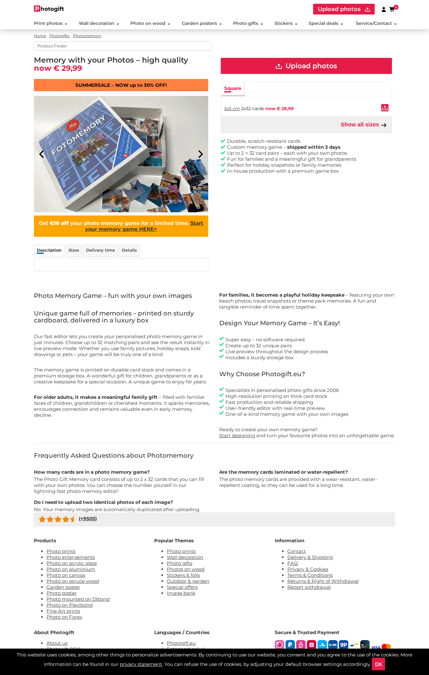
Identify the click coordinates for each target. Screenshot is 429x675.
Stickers (283, 23)
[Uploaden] (384, 107)
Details (129, 250)
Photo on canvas (65, 575)
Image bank (181, 593)
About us (57, 643)
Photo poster (61, 593)
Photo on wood (148, 23)
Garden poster (63, 587)
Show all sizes (361, 124)
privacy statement (141, 664)
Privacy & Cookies (307, 569)
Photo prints (60, 551)
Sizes (73, 250)
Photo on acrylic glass (71, 563)
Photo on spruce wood (72, 581)
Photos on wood (185, 569)
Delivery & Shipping (310, 557)
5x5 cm (232, 108)
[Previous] (42, 154)
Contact (296, 551)
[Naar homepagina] (49, 9)
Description (49, 250)
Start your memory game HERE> (144, 226)
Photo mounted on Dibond (78, 599)
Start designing (237, 435)
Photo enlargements (70, 557)
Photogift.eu (181, 643)
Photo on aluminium (70, 569)
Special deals (323, 23)
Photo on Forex (64, 617)
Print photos (48, 23)
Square (232, 88)
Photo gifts (245, 23)
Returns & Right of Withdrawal (323, 581)
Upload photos (340, 9)
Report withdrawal (309, 587)
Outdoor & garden (188, 581)
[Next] (200, 154)
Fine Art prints (63, 611)
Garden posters (199, 23)
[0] (392, 9)
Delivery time (100, 250)
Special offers (182, 587)
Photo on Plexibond (69, 605)
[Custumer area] (384, 9)
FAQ (292, 563)
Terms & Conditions (310, 575)
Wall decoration (96, 23)
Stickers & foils (183, 575)
